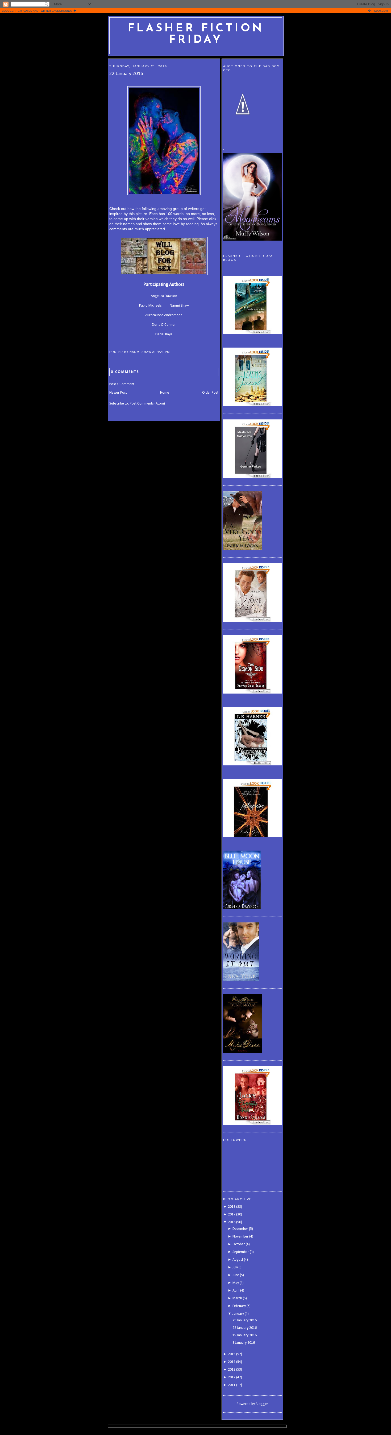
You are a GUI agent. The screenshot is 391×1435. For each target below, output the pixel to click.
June (235, 1275)
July (235, 1267)
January (238, 1314)
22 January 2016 (126, 73)
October (238, 1244)
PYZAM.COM (380, 10)
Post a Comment (121, 384)
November (240, 1237)
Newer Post (118, 393)
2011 (231, 1385)
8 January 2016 (243, 1343)
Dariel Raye (163, 334)
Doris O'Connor (164, 325)
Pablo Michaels (150, 306)
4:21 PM (163, 351)
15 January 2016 (244, 1335)
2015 (231, 1354)
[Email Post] (171, 351)
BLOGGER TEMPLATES (17, 10)
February (239, 1306)
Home (164, 393)
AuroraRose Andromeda (163, 315)
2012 (231, 1377)
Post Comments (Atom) (147, 404)
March (237, 1298)
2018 (231, 1207)
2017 (231, 1215)
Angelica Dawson (164, 296)
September (240, 1252)
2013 (231, 1370)
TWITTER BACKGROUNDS (56, 10)
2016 (231, 1222)
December (240, 1229)
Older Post (210, 393)
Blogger (262, 1404)
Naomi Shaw (179, 306)
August (237, 1260)
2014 (231, 1362)
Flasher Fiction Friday (196, 34)
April (235, 1291)
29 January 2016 (244, 1320)
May (235, 1283)
